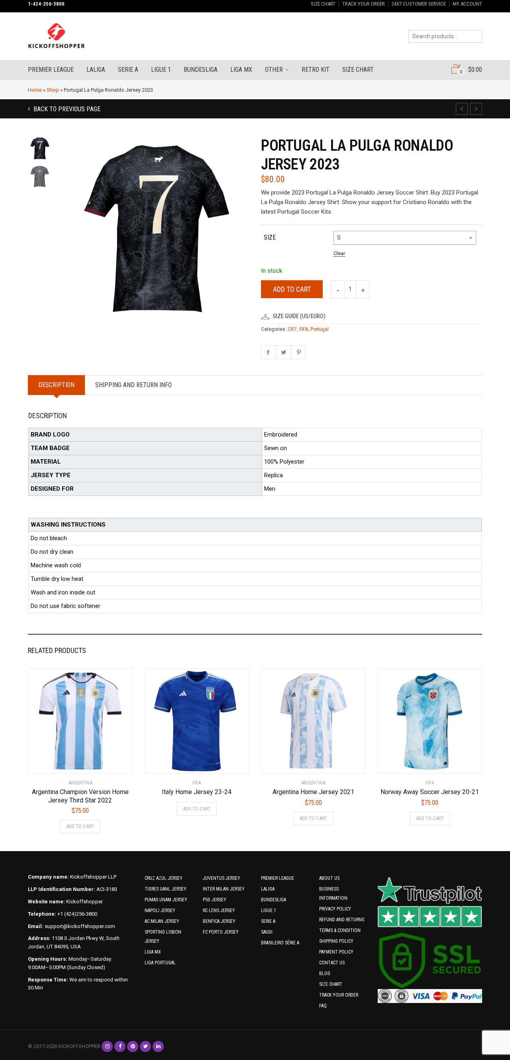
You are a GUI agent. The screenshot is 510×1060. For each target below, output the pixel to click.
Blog (324, 973)
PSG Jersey (214, 900)
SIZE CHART (323, 4)
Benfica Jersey (219, 921)
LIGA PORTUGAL (160, 963)
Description (56, 385)
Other (274, 69)
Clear (339, 253)
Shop (53, 90)
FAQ (323, 1006)
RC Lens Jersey (219, 910)
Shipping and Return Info (133, 385)
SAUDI (267, 932)
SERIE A (268, 921)
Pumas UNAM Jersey (166, 900)
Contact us (332, 963)
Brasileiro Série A (280, 943)
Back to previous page (66, 109)
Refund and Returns (341, 919)
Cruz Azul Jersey (163, 878)
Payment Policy (336, 952)
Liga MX (241, 69)
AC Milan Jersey (162, 921)
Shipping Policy (336, 941)
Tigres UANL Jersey (165, 889)
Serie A (128, 69)
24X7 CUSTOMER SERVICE (419, 4)
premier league (51, 69)
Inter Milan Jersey (224, 889)
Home (35, 90)
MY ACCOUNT (467, 4)
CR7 (292, 329)
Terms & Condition (340, 930)
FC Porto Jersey (221, 932)
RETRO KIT (316, 69)
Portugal (319, 329)
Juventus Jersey (221, 878)
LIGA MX (153, 952)
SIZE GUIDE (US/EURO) (299, 316)
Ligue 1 (161, 69)
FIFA (303, 329)
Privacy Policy (335, 909)
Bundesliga (201, 69)
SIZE (270, 237)
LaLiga (95, 69)
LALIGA (268, 889)
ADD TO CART (80, 826)
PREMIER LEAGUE (277, 878)
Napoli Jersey (160, 910)
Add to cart (292, 289)
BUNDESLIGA (273, 900)
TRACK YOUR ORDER (363, 4)
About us (329, 878)
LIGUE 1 (268, 910)
